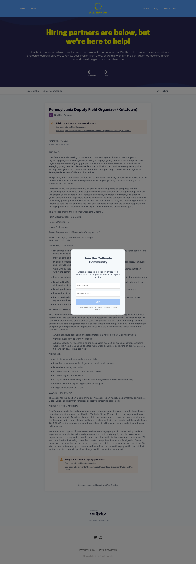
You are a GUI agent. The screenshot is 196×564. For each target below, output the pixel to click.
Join (98, 301)
